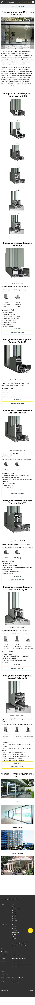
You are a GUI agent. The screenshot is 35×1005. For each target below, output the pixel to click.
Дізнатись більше (17, 332)
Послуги (14, 928)
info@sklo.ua (4, 974)
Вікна (13, 904)
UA (12, 982)
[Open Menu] (33, 2)
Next (32, 33)
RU (18, 982)
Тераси (14, 914)
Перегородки (15, 910)
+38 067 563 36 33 (9, 2)
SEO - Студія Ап (30, 990)
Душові (14, 912)
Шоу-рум (14, 930)
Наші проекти (16, 932)
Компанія (14, 926)
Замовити (17, 329)
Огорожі (14, 916)
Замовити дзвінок (26, 2)
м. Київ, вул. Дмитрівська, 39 (19, 958)
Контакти (14, 938)
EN (15, 982)
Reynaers (14, 920)
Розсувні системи (16, 908)
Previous (3, 33)
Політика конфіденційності (19, 943)
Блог (13, 936)
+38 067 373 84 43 (16, 955)
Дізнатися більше (17, 403)
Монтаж (14, 934)
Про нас (14, 924)
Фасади (14, 918)
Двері (13, 906)
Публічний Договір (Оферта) (20, 945)
